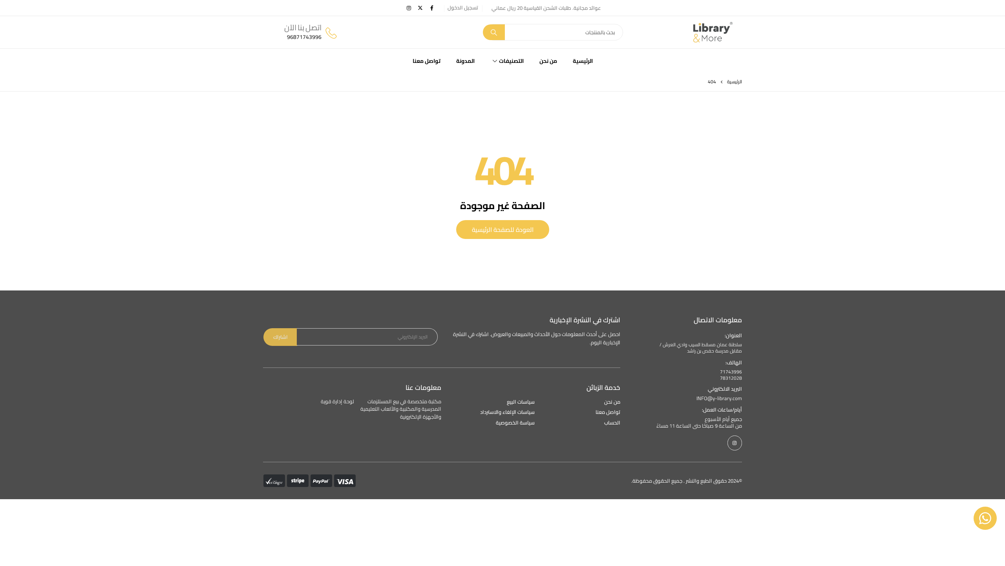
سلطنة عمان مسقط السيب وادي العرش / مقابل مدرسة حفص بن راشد (701, 348)
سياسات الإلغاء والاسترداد (507, 412)
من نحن (548, 61)
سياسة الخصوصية (515, 422)
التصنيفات (511, 61)
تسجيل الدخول (463, 8)
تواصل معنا (426, 61)
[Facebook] (432, 8)
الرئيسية (583, 61)
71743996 (731, 371)
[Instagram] (409, 8)
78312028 (731, 377)
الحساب (612, 422)
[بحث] (494, 32)
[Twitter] (420, 8)
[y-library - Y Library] (713, 32)
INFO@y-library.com (719, 398)
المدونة (465, 61)
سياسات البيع (521, 402)
